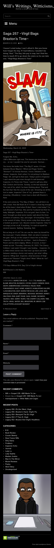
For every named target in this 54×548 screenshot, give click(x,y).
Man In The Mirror (12, 459)
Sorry (17, 299)
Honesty (28, 288)
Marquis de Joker (10, 294)
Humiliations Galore (41, 288)
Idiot (18, 291)
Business (21, 283)
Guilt (17, 288)
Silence (6, 299)
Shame (33, 296)
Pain (13, 296)
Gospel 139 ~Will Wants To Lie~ (23, 393)
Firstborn (8, 443)
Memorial (23, 294)
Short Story (9, 467)
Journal (8, 448)
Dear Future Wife (12, 438)
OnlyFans (7, 296)
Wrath (39, 301)
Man (45, 291)
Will (21, 43)
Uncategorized (11, 469)
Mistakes (39, 294)
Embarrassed (15, 286)
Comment (7, 325)
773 (34, 281)
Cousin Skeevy (11, 435)
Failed (33, 286)
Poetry (7, 464)
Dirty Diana (9, 441)
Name (6, 344)
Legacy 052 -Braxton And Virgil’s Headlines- (22, 420)
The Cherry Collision (35, 299)
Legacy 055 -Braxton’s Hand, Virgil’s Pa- (21, 412)
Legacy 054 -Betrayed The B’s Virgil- (19, 414)
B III (44, 281)
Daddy (34, 283)
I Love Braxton (9, 291)
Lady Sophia (10, 454)
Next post (45, 309)
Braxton (12, 283)
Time (47, 299)
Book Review (10, 433)
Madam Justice (11, 456)
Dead (47, 283)
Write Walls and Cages (29, 399)
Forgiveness (8, 288)
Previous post (11, 309)
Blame (5, 283)
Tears (23, 299)
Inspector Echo (20, 281)
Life (36, 291)
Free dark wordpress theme (41, 544)
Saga (28, 296)
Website (6, 363)
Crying (28, 283)
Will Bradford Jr (28, 301)
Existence (25, 286)
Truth (5, 301)
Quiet (18, 296)
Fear (39, 286)
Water (17, 301)
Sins (12, 299)
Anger (39, 281)
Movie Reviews (11, 461)
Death (5, 286)
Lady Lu (8, 451)
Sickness (41, 296)
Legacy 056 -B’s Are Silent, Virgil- (18, 409)
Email (6, 353)
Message (31, 294)
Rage (23, 296)
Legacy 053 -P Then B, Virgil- (17, 417)
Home (22, 288)
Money (46, 294)
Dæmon (41, 283)
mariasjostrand (11, 399)
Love (41, 291)
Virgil (11, 301)
